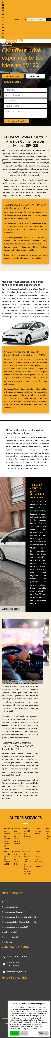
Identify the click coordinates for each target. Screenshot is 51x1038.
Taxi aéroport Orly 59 (10, 907)
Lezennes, (27, 247)
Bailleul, (34, 238)
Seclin (40, 230)
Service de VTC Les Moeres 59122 (27, 833)
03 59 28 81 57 (13, 957)
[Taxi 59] (12, 41)
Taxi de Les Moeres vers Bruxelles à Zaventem (39, 859)
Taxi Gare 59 (7, 942)
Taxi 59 (5, 902)
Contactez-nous (12, 76)
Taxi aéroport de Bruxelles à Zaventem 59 (19, 917)
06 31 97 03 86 (27, 957)
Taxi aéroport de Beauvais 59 (14, 912)
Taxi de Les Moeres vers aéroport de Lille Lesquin (17, 836)
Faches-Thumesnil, (13, 247)
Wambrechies (29, 250)
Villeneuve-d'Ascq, (39, 223)
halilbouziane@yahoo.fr (16, 972)
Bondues (17, 250)
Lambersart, (21, 244)
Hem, (36, 247)
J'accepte (14, 1033)
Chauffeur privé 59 (9, 932)
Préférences (43, 1033)
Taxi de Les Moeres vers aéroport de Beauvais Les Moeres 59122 (28, 863)
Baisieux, (27, 238)
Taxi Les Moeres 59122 (38, 831)
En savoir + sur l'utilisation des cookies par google (28, 1022)
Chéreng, (37, 241)
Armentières (9, 233)
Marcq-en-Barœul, (21, 226)
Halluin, (43, 247)
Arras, (26, 230)
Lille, (29, 223)
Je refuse (23, 1033)
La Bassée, (42, 238)
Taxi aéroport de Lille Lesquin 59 (15, 927)
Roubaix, (34, 230)
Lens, (19, 230)
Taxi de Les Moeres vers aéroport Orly (17, 858)
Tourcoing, (8, 226)
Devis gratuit (35, 76)
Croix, (44, 241)
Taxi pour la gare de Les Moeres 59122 (7, 858)
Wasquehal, (9, 244)
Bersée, (8, 241)
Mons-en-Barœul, (34, 244)
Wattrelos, (8, 250)
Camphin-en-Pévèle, (22, 241)
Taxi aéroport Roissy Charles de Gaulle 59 (19, 922)
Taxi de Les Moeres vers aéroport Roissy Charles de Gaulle (7, 838)
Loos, (45, 244)
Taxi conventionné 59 (10, 937)
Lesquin (32, 226)
